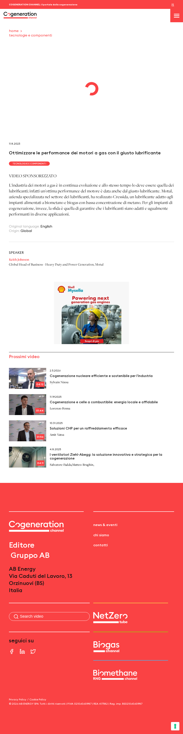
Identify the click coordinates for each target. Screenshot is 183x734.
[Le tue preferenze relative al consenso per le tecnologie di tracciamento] (175, 726)
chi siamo (101, 535)
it (173, 4)
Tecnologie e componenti (30, 35)
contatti (100, 545)
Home (14, 30)
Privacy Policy (17, 699)
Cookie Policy (37, 699)
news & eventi (105, 524)
